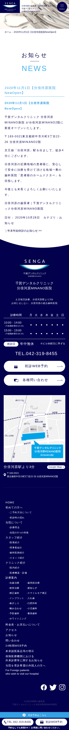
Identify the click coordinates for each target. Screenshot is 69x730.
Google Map (55, 467)
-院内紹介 (14, 567)
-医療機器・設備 (18, 573)
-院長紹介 (14, 542)
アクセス (11, 629)
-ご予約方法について (20, 512)
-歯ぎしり (14, 603)
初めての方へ (14, 507)
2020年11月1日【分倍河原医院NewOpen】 (35, 32)
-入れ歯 (31, 598)
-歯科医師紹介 (17, 552)
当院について (14, 522)
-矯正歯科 (14, 593)
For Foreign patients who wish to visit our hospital (22, 672)
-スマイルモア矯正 (37, 593)
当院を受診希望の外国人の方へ (26, 665)
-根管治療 (14, 588)
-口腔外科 (32, 603)
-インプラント (16, 598)
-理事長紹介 (15, 547)
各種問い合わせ (35, 380)
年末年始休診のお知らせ (24, 230)
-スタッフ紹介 (17, 558)
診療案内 (11, 577)
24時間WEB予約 (16, 645)
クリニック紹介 (16, 562)
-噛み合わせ (15, 608)
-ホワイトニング (18, 618)
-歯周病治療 (33, 583)
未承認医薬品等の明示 (20, 651)
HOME (10, 502)
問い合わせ (13, 640)
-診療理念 (14, 527)
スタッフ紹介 (14, 537)
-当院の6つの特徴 (19, 532)
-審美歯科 (32, 613)
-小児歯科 (32, 608)
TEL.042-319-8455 (36, 353)
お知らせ (11, 635)
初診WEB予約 (36, 366)
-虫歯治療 (14, 583)
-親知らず (32, 588)
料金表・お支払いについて (23, 624)
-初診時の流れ (17, 517)
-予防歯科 (14, 613)
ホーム (8, 32)
